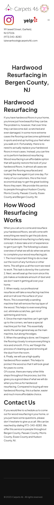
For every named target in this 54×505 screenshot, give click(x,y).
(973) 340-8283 (12, 36)
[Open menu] (48, 20)
